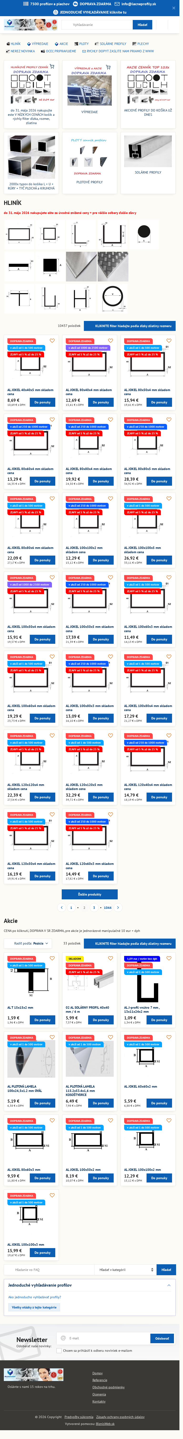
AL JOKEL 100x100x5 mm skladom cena (142, 550)
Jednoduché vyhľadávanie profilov (40, 1285)
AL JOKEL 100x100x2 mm (142, 1170)
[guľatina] (144, 248)
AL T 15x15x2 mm (20, 1007)
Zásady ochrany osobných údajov (120, 1417)
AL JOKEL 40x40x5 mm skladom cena (30, 392)
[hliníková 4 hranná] (50, 280)
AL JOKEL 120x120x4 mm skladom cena (25, 787)
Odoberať (162, 1338)
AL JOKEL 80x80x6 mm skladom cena (30, 550)
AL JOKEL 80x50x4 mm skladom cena (147, 392)
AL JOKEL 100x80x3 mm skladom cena (90, 708)
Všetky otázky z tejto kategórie (34, 1307)
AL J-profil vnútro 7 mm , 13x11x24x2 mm (142, 1009)
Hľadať (142, 25)
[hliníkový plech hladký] (81, 280)
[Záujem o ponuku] (162, 24)
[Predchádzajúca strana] (61, 907)
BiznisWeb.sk (105, 1424)
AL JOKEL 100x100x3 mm (25, 1244)
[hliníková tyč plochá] (19, 280)
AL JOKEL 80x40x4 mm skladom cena (89, 392)
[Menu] (173, 24)
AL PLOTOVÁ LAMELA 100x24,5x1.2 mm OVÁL (24, 1088)
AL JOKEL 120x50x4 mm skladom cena (31, 866)
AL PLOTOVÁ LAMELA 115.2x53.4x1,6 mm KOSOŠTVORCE (80, 1090)
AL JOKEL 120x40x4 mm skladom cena (148, 787)
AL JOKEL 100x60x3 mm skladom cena (148, 629)
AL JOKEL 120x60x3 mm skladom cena (90, 866)
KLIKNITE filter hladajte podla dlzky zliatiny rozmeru (133, 326)
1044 (108, 908)
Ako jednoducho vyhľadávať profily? (34, 1297)
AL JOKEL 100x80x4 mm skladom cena (148, 708)
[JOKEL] (19, 248)
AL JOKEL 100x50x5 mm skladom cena (90, 629)
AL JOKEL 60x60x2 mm (140, 1086)
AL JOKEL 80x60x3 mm (23, 1170)
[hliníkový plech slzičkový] (113, 280)
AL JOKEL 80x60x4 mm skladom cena (30, 471)
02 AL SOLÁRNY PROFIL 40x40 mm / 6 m (87, 1009)
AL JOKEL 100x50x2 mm (83, 1170)
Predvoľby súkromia (79, 1417)
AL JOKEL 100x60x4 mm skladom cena (31, 708)
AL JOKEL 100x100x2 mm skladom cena (84, 550)
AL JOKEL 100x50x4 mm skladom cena (31, 629)
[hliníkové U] (112, 248)
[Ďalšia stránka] (118, 907)
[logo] (33, 1380)
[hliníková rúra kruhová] (112, 312)
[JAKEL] (50, 248)
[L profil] (81, 248)
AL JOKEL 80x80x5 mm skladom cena (147, 471)
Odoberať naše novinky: (33, 1346)
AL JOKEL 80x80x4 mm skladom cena (89, 471)
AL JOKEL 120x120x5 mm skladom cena (84, 787)
